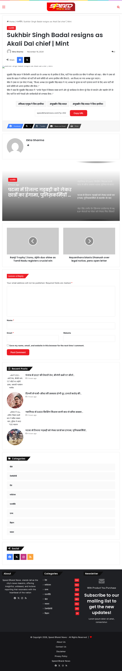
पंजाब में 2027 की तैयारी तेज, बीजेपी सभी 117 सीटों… (50, 375)
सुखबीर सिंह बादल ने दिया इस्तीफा (88, 103)
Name (10, 320)
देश (46, 580)
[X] (18, 598)
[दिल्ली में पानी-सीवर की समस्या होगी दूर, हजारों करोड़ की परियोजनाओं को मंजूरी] (15, 400)
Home (12, 21)
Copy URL (78, 113)
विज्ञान (47, 613)
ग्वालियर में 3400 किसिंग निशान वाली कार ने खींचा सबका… (54, 411)
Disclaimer (61, 651)
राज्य (46, 589)
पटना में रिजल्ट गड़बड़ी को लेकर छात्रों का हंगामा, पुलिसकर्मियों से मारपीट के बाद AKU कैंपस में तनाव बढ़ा (40, 192)
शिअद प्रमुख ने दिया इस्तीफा (32, 103)
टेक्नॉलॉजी (48, 608)
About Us (61, 642)
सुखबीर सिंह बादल (59, 103)
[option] (61, 191)
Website (67, 333)
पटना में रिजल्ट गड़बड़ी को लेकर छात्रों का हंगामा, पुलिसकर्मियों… (56, 430)
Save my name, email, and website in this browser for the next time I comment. (46, 345)
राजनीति (19, 21)
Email (10, 333)
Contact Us (61, 646)
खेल (46, 599)
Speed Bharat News (61, 661)
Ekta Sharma (17, 52)
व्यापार (47, 604)
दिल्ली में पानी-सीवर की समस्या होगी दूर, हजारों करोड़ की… (53, 393)
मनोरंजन (48, 585)
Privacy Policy (61, 656)
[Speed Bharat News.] (61, 7)
